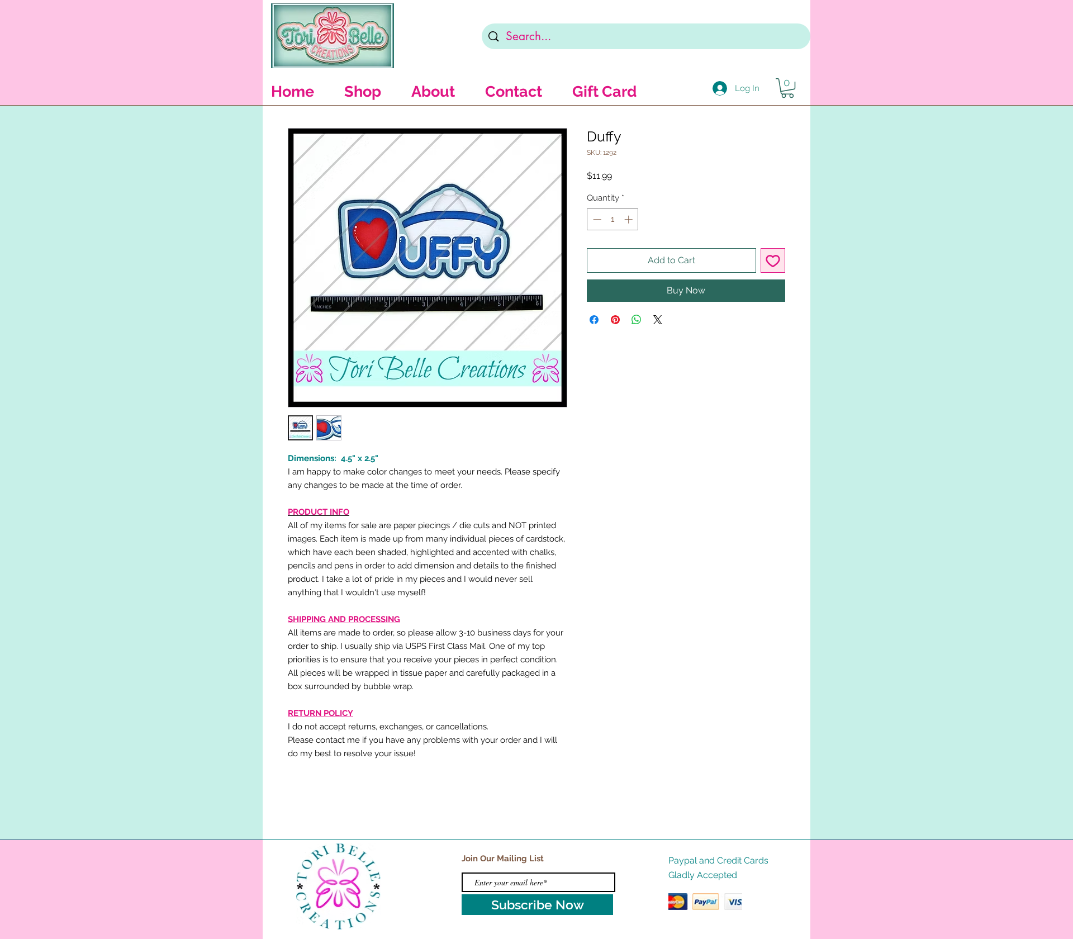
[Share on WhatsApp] (636, 319)
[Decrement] (596, 219)
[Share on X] (657, 319)
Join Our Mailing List (503, 858)
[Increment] (629, 219)
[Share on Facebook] (594, 319)
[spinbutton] (613, 219)
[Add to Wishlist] (773, 260)
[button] (787, 88)
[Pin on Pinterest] (615, 319)
